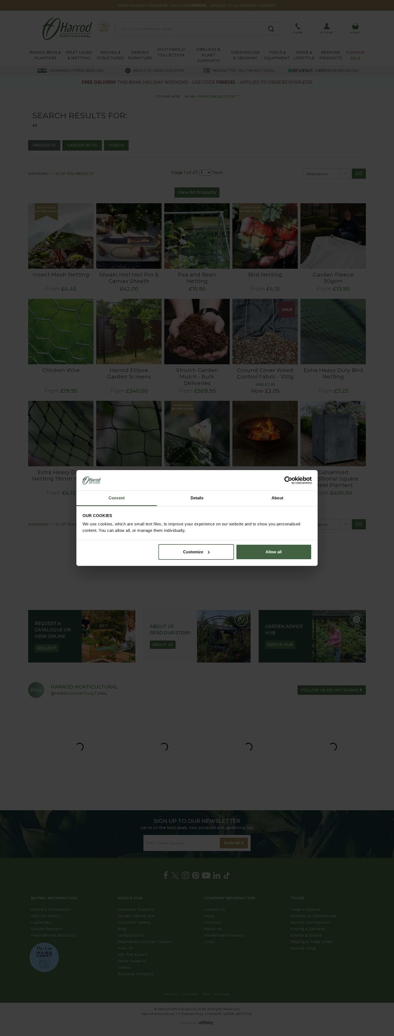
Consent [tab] (117, 498)
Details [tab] (197, 498)
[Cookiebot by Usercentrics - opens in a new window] (288, 480)
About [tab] (277, 498)
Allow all (274, 552)
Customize (193, 552)
